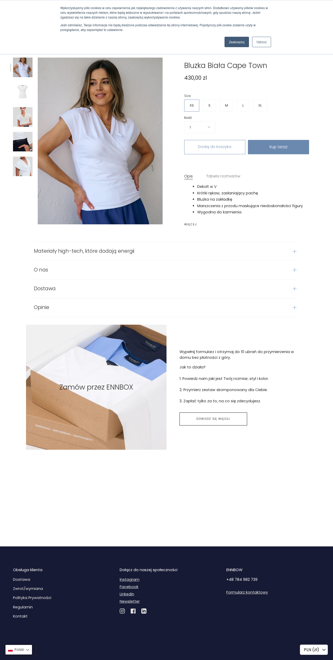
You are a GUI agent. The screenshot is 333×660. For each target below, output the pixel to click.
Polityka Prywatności (32, 597)
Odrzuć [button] (262, 42)
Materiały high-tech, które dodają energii (84, 251)
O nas (41, 269)
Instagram (129, 579)
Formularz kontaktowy (247, 592)
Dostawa (45, 288)
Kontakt (20, 616)
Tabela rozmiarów (223, 176)
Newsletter (130, 601)
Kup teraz (278, 147)
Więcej (190, 224)
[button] (18, 650)
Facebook (129, 586)
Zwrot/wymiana (28, 588)
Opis (188, 176)
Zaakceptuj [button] (237, 42)
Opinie (41, 307)
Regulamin (23, 607)
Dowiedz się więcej (213, 419)
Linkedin (127, 594)
